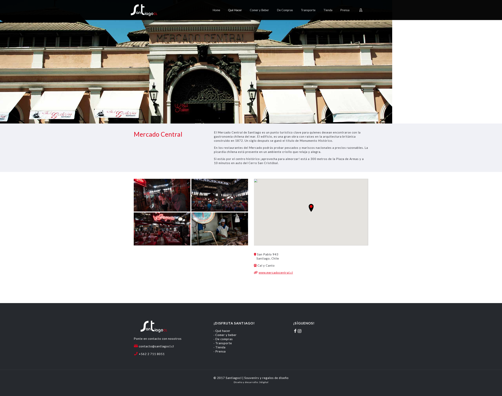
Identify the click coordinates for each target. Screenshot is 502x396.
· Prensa (220, 351)
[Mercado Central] (162, 195)
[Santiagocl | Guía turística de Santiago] (147, 10)
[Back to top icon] (483, 388)
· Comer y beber (225, 335)
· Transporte (223, 343)
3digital (263, 382)
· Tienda (220, 347)
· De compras (223, 339)
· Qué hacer (222, 330)
